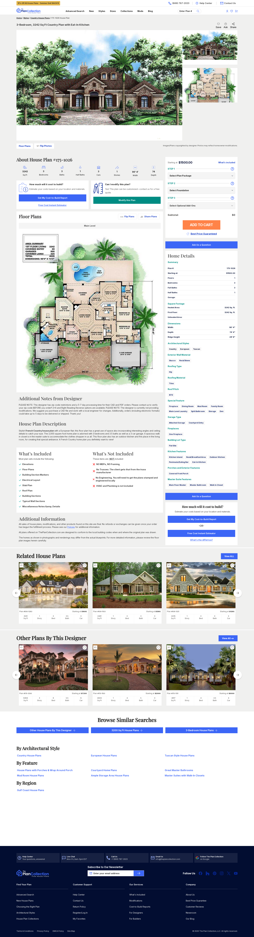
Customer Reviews (195, 906)
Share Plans (150, 216)
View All (226, 638)
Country (172, 349)
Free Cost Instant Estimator (201, 533)
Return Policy (79, 906)
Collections (127, 11)
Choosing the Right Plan (28, 906)
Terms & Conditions (25, 931)
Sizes (113, 11)
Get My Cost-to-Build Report (52, 198)
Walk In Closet (216, 485)
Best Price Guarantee (196, 900)
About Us (190, 894)
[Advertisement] (127, 823)
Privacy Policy (43, 931)
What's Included (137, 894)
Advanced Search (75, 11)
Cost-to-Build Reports (139, 906)
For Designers (136, 912)
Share (233, 27)
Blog (150, 11)
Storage (212, 411)
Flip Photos (46, 146)
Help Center (79, 894)
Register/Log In (80, 912)
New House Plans (25, 900)
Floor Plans (25, 146)
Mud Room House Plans (30, 775)
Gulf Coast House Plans (30, 790)
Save (218, 27)
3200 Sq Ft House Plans (125, 730)
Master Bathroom (198, 485)
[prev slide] (16, 593)
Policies (71, 527)
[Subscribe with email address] (138, 873)
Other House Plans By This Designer (51, 730)
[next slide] (237, 593)
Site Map (71, 931)
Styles (101, 11)
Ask (226, 27)
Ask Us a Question (201, 245)
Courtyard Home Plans (104, 770)
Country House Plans (40, 18)
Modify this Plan (127, 200)
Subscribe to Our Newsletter (105, 867)
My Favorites (79, 918)
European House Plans (104, 755)
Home (19, 18)
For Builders (135, 918)
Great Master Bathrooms (179, 770)
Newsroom (191, 912)
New (91, 11)
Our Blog (190, 918)
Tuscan (196, 349)
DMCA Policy (58, 931)
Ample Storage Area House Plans (110, 775)
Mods (140, 11)
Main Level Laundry (178, 411)
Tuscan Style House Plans (179, 755)
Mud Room (202, 406)
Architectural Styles (25, 912)
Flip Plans (129, 216)
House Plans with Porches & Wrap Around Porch (45, 770)
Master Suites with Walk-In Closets (184, 775)
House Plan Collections (27, 918)
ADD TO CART (201, 225)
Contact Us (78, 900)
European (184, 349)
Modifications (135, 900)
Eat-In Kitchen (199, 462)
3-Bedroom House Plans (200, 730)
